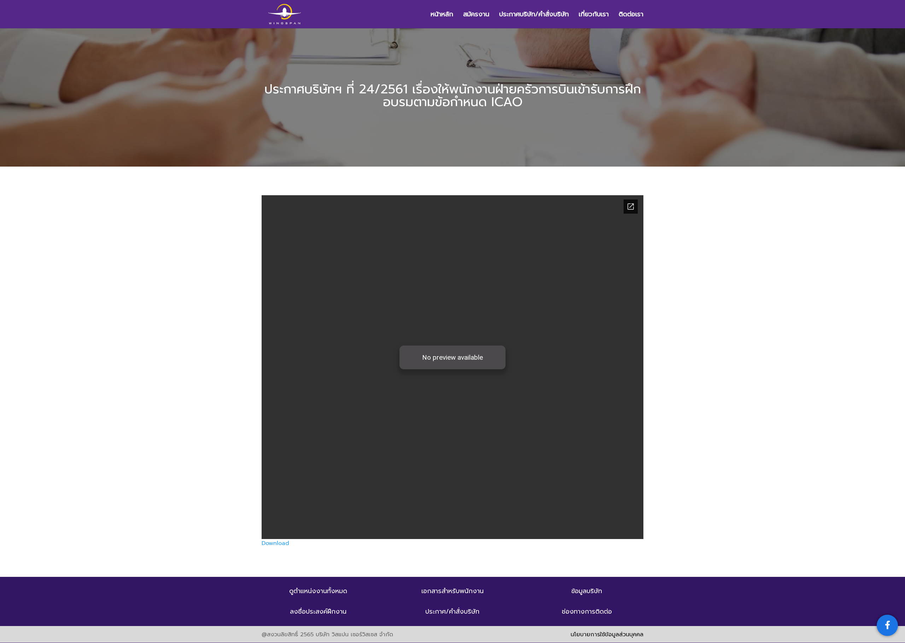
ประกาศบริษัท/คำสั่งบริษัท (534, 15)
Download (275, 543)
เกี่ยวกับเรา (594, 15)
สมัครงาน (476, 15)
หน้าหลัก (442, 15)
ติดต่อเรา (631, 15)
